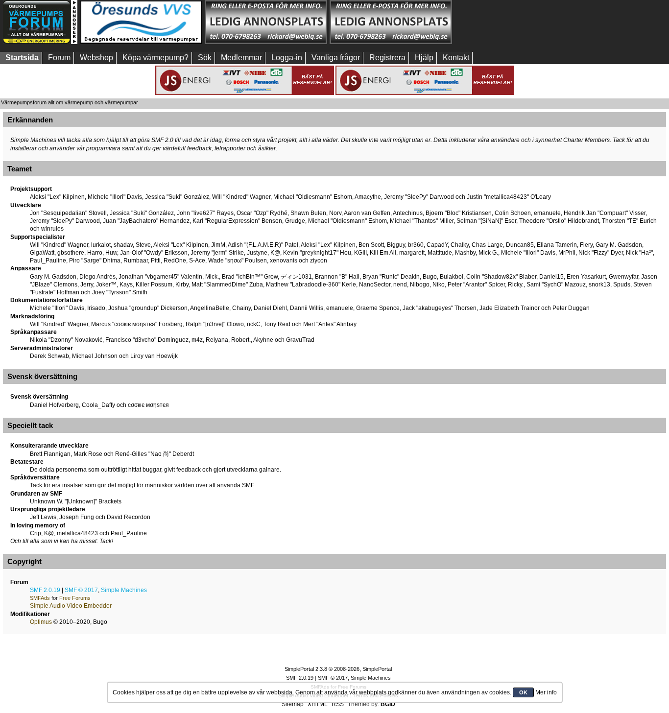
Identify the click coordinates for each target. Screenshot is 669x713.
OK (523, 692)
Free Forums (75, 598)
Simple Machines (124, 590)
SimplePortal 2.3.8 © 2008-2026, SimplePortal (338, 669)
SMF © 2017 (81, 590)
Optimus (41, 621)
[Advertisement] (515, 22)
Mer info (546, 692)
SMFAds (40, 598)
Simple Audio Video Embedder (71, 605)
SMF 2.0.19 (45, 590)
